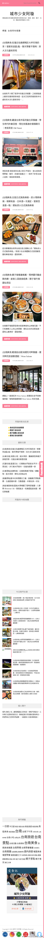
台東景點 (15, 852)
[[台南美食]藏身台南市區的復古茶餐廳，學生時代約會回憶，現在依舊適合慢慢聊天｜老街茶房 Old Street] (22, 152)
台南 (18, 831)
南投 (16, 826)
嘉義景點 (21, 852)
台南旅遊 (6, 287)
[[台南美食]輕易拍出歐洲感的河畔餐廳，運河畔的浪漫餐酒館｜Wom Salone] (22, 378)
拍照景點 (25, 855)
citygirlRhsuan (19, 55)
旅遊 (32, 855)
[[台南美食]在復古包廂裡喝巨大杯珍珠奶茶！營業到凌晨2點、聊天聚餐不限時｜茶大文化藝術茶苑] (22, 74)
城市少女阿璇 (22, 14)
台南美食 (6, 55)
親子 (17, 859)
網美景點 (5, 859)
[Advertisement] (22, 564)
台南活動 (13, 843)
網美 (39, 855)
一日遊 (5, 826)
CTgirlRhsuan (18, 132)
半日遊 (12, 826)
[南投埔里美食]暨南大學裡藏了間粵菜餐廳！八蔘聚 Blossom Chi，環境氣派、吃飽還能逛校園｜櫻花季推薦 (21, 488)
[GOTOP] (39, 934)
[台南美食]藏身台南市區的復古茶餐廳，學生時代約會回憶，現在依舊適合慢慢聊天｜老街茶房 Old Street (21, 124)
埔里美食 (37, 852)
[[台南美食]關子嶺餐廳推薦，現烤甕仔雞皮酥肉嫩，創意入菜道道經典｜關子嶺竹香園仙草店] (22, 306)
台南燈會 (20, 843)
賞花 (6, 862)
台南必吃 (17, 837)
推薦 (29, 855)
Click (41, 469)
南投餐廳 (12, 832)
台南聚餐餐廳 (27, 848)
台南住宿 (35, 832)
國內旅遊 (28, 851)
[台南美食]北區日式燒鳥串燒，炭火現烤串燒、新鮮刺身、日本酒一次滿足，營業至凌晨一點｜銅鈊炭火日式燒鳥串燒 (21, 201)
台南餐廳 (6, 851)
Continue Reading (18, 106)
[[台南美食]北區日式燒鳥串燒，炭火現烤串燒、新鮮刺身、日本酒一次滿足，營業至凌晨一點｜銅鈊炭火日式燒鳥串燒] (22, 229)
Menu (6, 3)
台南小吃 (10, 837)
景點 (35, 855)
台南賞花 (36, 848)
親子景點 (30, 859)
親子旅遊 (22, 859)
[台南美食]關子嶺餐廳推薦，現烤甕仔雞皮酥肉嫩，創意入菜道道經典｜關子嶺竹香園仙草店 (21, 279)
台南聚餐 (17, 848)
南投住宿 (21, 826)
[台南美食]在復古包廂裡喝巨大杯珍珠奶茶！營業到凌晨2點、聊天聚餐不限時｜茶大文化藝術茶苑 (21, 47)
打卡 (20, 855)
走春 (9, 862)
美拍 (10, 859)
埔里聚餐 (6, 855)
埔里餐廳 (14, 855)
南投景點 (35, 826)
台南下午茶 (27, 832)
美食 (14, 859)
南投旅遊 (28, 826)
